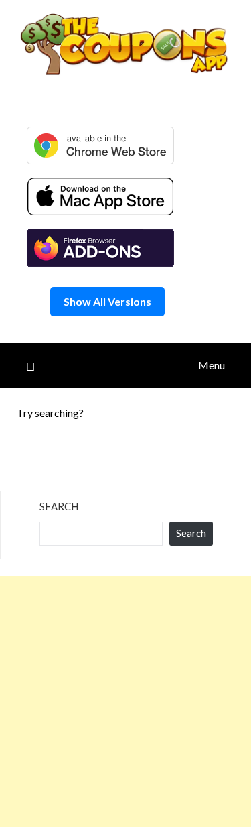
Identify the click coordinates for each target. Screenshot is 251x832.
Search (58, 506)
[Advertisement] (125, 701)
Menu (211, 365)
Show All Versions (107, 301)
